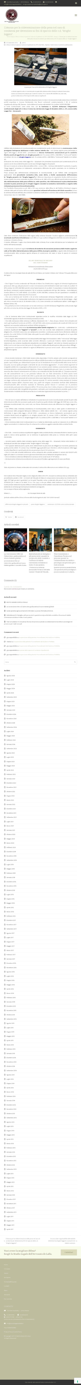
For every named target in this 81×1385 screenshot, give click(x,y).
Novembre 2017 (11, 924)
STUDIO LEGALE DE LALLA (23, 1336)
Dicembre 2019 (11, 851)
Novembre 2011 (11, 1203)
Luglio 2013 (10, 1126)
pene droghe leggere (38, 504)
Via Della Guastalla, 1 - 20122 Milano (18, 2)
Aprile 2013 (10, 1139)
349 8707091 (10, 1317)
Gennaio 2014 (11, 1100)
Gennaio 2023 (11, 779)
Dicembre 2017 (11, 920)
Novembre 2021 (11, 813)
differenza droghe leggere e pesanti (16, 504)
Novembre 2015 (11, 1010)
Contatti (6, 1286)
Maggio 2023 (11, 766)
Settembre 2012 (11, 1169)
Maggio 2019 (11, 869)
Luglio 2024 (10, 731)
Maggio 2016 (11, 985)
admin (24, 43)
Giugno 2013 (10, 1130)
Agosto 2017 (10, 933)
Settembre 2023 (12, 748)
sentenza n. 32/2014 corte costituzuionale (60, 504)
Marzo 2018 (10, 912)
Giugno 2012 (10, 1178)
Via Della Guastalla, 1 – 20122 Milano (18, 1310)
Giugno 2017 (10, 942)
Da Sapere (7, 1277)
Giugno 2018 (10, 899)
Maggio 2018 (11, 903)
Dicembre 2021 (11, 808)
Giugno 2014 (10, 1083)
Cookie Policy (17, 1332)
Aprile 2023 (10, 770)
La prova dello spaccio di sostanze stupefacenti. (34, 650)
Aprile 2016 (10, 989)
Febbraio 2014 (11, 1096)
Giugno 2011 (10, 1221)
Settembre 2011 (11, 1212)
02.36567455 (37, 2)
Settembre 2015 (11, 1019)
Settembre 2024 (12, 727)
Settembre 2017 (11, 929)
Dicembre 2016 (11, 963)
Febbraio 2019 (11, 873)
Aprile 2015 (10, 1040)
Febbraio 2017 (11, 954)
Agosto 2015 (10, 1023)
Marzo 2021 (10, 826)
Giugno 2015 (10, 1032)
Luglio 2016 (10, 976)
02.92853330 (49, 2)
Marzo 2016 (10, 993)
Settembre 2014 (12, 1070)
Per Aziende (8, 1299)
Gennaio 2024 (11, 744)
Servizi (6, 1273)
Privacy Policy (8, 1332)
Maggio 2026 (11, 688)
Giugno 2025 (10, 701)
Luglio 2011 (10, 1216)
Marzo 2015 (10, 1045)
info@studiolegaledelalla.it (13, 4)
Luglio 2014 (10, 1079)
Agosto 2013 (10, 1122)
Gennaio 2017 (11, 959)
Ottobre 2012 (11, 1165)
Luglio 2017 (10, 937)
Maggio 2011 (10, 1225)
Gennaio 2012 (11, 1195)
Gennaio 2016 (11, 1002)
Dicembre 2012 (11, 1156)
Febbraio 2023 (11, 774)
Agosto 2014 (10, 1075)
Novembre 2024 (11, 718)
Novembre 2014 (11, 1062)
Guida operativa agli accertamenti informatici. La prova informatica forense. (30, 611)
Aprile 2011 (10, 1229)
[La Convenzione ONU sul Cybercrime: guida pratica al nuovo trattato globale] (15, 540)
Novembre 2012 (11, 1160)
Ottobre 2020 (11, 834)
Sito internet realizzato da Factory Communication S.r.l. (40, 1382)
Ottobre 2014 (11, 1066)
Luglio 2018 (10, 894)
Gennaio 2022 (11, 804)
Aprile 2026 (10, 693)
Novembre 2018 (11, 886)
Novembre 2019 (11, 856)
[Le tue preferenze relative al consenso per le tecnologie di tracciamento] (77, 1381)
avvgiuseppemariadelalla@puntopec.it (35, 4)
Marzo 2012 (10, 1191)
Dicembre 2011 (11, 1199)
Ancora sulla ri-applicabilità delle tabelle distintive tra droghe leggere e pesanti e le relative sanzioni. (60, 1241)
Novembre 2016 (11, 967)
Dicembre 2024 (11, 714)
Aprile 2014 (10, 1088)
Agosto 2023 (11, 753)
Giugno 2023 (10, 761)
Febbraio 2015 (11, 1049)
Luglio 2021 (10, 821)
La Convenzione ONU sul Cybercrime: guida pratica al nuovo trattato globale (15, 556)
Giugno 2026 (11, 684)
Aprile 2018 (10, 907)
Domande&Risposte (10, 1282)
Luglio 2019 (10, 864)
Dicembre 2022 (11, 783)
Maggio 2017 (10, 946)
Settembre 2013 (11, 1118)
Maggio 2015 (10, 1036)
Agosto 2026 (11, 675)
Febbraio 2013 (11, 1148)
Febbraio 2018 (11, 916)
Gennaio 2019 (11, 877)
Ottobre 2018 (11, 890)
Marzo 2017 (10, 950)
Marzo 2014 (10, 1092)
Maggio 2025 (11, 705)
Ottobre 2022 (11, 791)
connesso (15, 589)
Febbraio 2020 (11, 847)
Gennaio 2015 (11, 1053)
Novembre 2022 (11, 787)
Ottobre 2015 (11, 1015)
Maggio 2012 (10, 1182)
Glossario (7, 1294)
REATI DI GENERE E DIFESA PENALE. (17, 602)
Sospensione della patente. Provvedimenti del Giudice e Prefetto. (39, 637)
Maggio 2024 (11, 736)
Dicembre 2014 (11, 1057)
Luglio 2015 (10, 1027)
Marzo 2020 (10, 843)
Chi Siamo (7, 1269)
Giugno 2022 (10, 796)
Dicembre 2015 (11, 1006)
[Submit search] (75, 662)
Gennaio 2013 (11, 1152)
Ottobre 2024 (11, 723)
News (6, 1290)
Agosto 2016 (10, 972)
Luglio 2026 (10, 680)
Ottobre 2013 (11, 1113)
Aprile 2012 (10, 1186)
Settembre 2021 (11, 817)
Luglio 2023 (10, 757)
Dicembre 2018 (11, 882)
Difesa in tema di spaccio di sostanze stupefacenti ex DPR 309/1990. (25, 45)
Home (6, 1264)
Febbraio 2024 (11, 740)
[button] (76, 15)
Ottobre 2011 (11, 1208)
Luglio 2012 (10, 1173)
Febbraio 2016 (11, 997)
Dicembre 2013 (11, 1105)
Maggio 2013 (10, 1135)
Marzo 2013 (10, 1143)
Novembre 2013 (11, 1109)
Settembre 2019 (12, 860)
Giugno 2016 (10, 980)
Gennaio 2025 (11, 710)
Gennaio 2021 (11, 830)
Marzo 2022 (10, 800)
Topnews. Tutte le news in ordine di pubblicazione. (59, 45)
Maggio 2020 (11, 839)
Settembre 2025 (12, 697)
